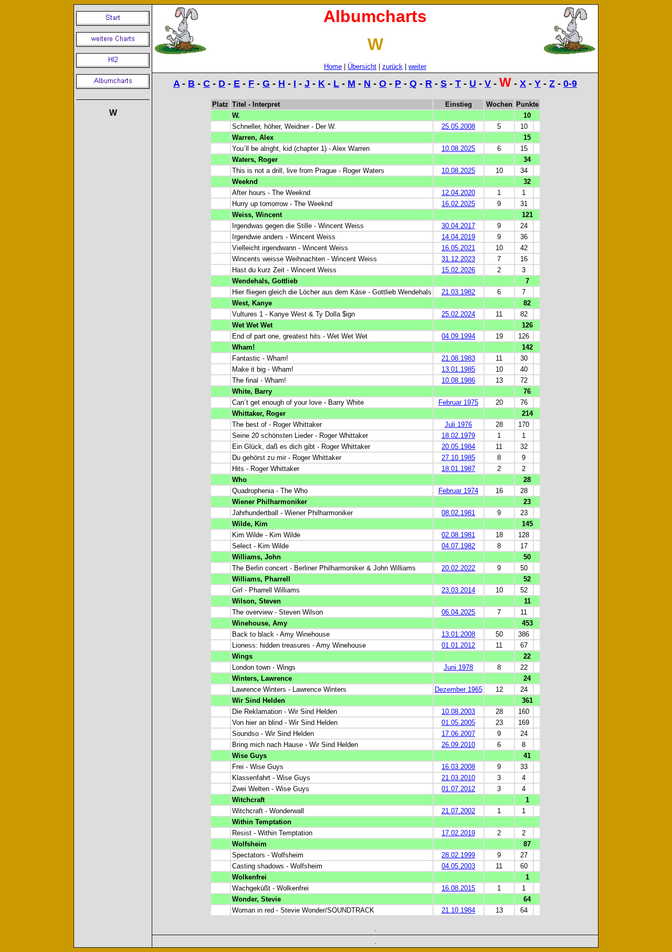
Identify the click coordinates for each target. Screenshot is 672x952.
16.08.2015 (458, 888)
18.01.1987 (458, 469)
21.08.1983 (458, 358)
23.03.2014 (458, 590)
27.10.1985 (458, 458)
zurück (392, 66)
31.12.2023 (458, 259)
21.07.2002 (458, 811)
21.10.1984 (458, 910)
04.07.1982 (458, 546)
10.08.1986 (458, 380)
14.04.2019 (458, 237)
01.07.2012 (458, 789)
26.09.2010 (458, 745)
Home (333, 66)
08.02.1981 (458, 513)
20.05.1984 (458, 447)
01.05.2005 (458, 722)
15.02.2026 (458, 270)
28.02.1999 (458, 855)
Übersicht (362, 66)
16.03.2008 (458, 767)
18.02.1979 (458, 435)
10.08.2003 (458, 711)
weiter (417, 66)
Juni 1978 (458, 667)
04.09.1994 (458, 336)
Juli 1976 (458, 424)
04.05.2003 (458, 866)
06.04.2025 (458, 612)
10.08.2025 (458, 148)
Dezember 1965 (458, 689)
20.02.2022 (458, 568)
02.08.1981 (458, 535)
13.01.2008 (458, 634)
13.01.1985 (458, 369)
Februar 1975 (458, 402)
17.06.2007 (458, 734)
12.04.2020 (458, 193)
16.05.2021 (458, 248)
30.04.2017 (458, 226)
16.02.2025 (458, 204)
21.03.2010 (458, 778)
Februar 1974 (458, 491)
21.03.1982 (458, 292)
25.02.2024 (458, 314)
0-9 (570, 83)
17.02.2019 (458, 833)
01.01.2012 (458, 645)
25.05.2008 (458, 126)
